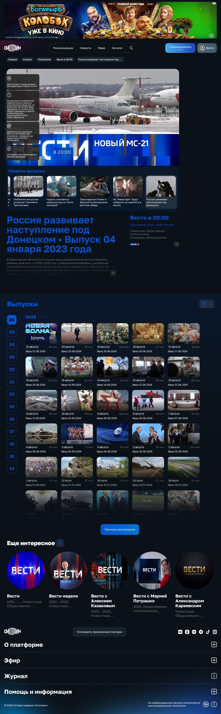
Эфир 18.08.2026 (142, 351)
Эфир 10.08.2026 (71, 418)
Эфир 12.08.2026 (178, 384)
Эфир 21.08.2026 (35, 351)
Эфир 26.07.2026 (71, 518)
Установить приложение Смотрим (99, 632)
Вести (13, 595)
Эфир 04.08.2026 (107, 451)
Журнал (16, 675)
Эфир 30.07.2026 (107, 484)
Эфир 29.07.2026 (142, 484)
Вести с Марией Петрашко (150, 598)
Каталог (27, 59)
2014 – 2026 (155, 224)
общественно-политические (147, 232)
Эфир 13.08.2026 (142, 384)
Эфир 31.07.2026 (71, 484)
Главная (12, 59)
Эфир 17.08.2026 (178, 351)
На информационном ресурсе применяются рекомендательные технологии (174, 704)
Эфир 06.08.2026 (36, 451)
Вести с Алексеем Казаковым (103, 600)
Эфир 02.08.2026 (178, 451)
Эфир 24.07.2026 (142, 518)
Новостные (137, 231)
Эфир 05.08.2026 (71, 451)
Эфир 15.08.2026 (71, 384)
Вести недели (63, 595)
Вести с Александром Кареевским (189, 600)
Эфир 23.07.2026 (178, 518)
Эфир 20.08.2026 (71, 351)
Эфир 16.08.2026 (35, 384)
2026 (41, 317)
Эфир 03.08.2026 (142, 451)
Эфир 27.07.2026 (35, 518)
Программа (44, 59)
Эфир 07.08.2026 (178, 418)
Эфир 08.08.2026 (142, 418)
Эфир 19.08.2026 (107, 351)
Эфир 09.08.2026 (107, 418)
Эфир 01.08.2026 (35, 484)
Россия (169, 224)
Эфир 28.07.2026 (178, 484)
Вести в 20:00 (64, 59)
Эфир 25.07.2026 (107, 518)
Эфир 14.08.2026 (107, 384)
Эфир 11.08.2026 (35, 418)
